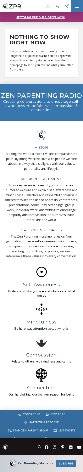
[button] (77, 6)
